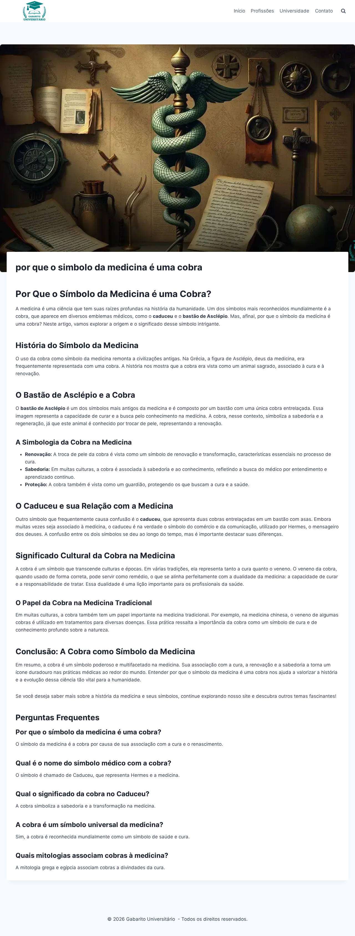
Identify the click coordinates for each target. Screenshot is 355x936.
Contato (324, 11)
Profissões (262, 11)
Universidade (294, 11)
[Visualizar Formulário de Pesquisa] (343, 11)
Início (239, 11)
